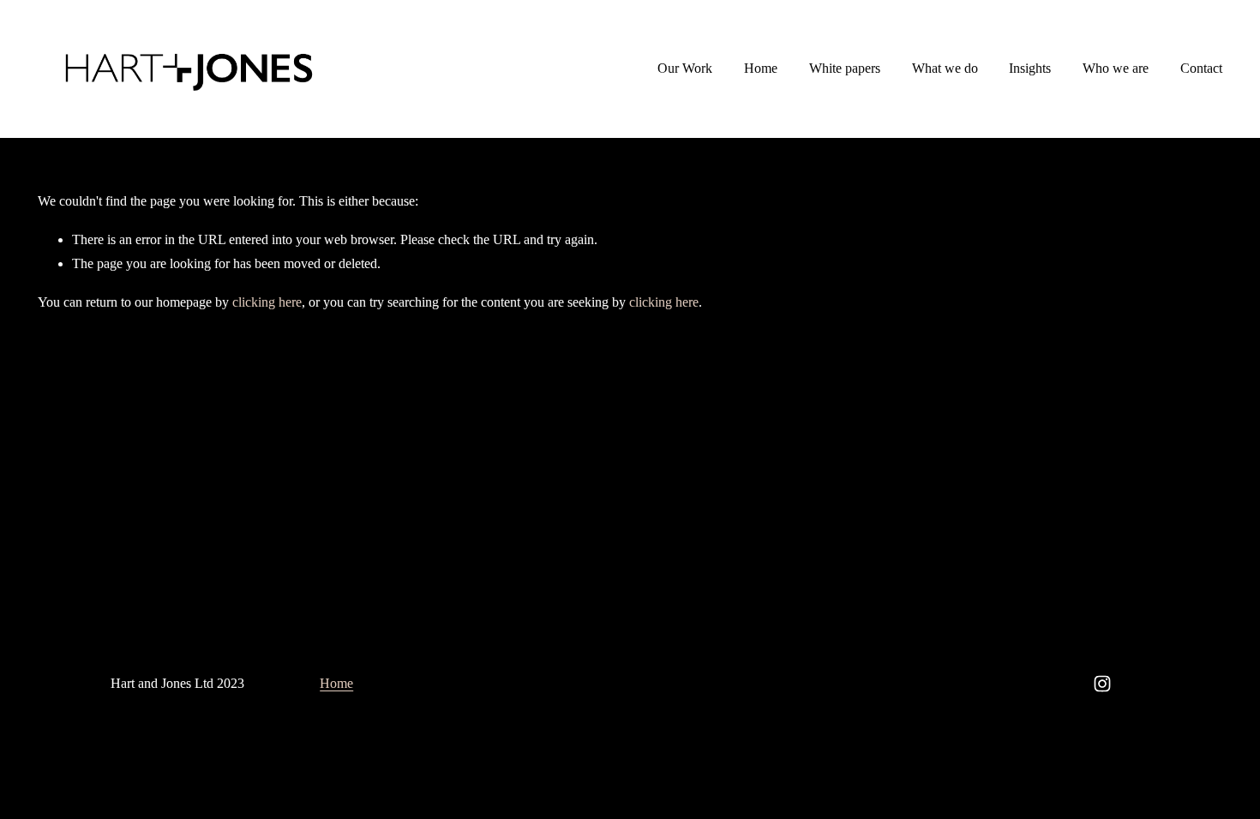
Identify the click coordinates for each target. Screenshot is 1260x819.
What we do (945, 68)
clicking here (267, 302)
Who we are (1116, 68)
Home (760, 68)
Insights (1030, 68)
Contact (1201, 68)
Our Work (684, 68)
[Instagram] (1102, 683)
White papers (844, 68)
